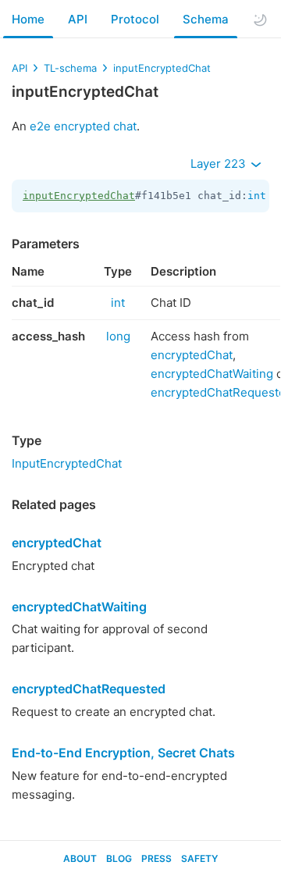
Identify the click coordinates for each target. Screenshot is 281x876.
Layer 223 (219, 163)
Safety (199, 858)
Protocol (135, 19)
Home (28, 19)
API (77, 19)
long (118, 336)
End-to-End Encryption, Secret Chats (123, 752)
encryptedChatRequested (88, 688)
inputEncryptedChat (162, 68)
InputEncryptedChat (67, 463)
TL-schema (70, 68)
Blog (119, 858)
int (256, 195)
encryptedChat (192, 354)
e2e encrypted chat (83, 126)
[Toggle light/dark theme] (260, 19)
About (80, 858)
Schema (206, 19)
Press (156, 858)
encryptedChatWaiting (212, 373)
